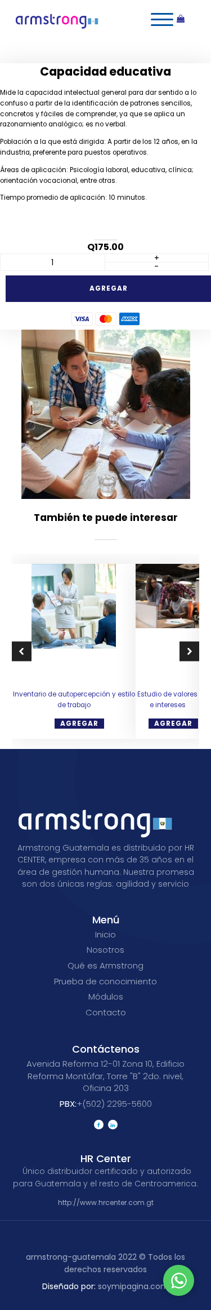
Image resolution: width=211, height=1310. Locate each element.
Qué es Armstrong (105, 965)
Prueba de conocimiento (105, 981)
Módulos (105, 996)
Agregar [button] (79, 723)
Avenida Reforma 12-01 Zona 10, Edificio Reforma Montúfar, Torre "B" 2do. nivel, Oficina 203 (105, 1076)
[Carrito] (186, 20)
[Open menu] (162, 20)
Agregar (108, 288)
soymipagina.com (105, 1286)
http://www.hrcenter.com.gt (106, 1202)
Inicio (28, 45)
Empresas (64, 45)
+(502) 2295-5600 (106, 1104)
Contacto (106, 1012)
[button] (22, 651)
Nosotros (105, 950)
